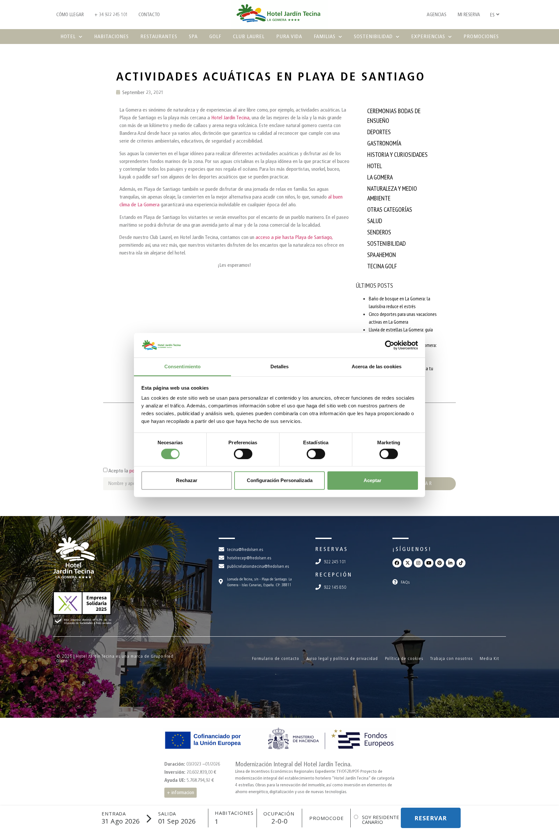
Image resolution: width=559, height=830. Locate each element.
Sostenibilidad (373, 36)
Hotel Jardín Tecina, (230, 117)
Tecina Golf (382, 266)
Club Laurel (249, 36)
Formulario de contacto (275, 658)
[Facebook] (396, 562)
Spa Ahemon (381, 255)
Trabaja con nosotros (451, 658)
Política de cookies (404, 658)
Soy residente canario (380, 820)
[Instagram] (418, 562)
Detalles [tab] (279, 366)
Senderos (379, 232)
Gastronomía (384, 143)
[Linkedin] (450, 562)
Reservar (430, 818)
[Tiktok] (461, 562)
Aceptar (372, 480)
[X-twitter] (407, 562)
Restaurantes (158, 36)
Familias (324, 36)
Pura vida (289, 36)
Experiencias (428, 36)
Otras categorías (389, 209)
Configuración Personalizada (279, 480)
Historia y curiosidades (397, 154)
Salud (374, 221)
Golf (215, 36)
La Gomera (380, 177)
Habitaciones (111, 36)
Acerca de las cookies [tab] (376, 366)
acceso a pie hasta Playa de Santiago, (293, 237)
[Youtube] (428, 562)
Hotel (68, 36)
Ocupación (278, 813)
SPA (193, 36)
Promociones (481, 36)
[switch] (243, 453)
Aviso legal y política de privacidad (342, 658)
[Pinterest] (439, 562)
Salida (167, 813)
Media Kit (489, 658)
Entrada (114, 813)
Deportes (379, 132)
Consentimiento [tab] (182, 366)
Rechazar (186, 480)
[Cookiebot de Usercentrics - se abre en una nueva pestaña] (389, 345)
